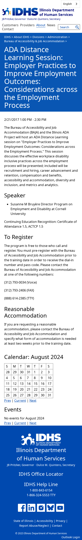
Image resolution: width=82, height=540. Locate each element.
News (51, 25)
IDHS (7, 37)
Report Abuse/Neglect (34, 525)
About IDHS (21, 37)
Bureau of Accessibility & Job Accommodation (34, 41)
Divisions (38, 37)
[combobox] (70, 4)
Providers (27, 25)
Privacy (60, 521)
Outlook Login (71, 537)
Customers (10, 25)
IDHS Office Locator (41, 474)
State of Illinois (23, 521)
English (67, 4)
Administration (57, 37)
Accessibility (45, 521)
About (40, 25)
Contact (8, 29)
